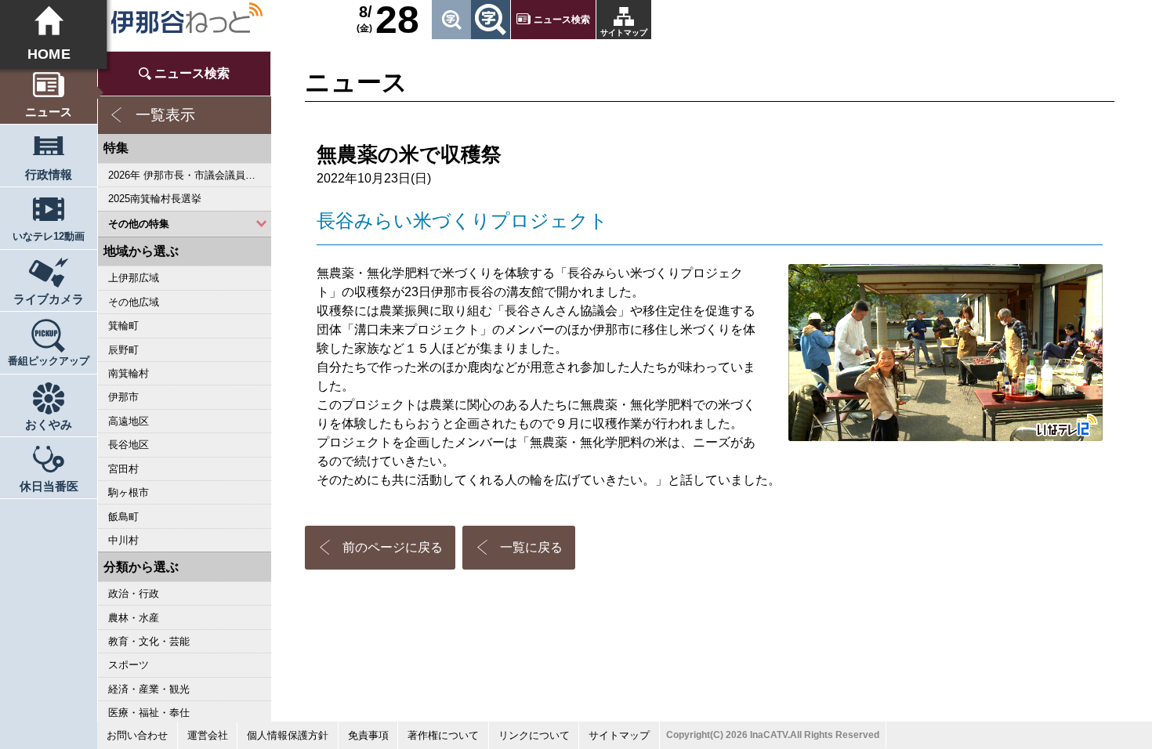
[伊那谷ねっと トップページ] (186, 18)
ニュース (48, 111)
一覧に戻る (531, 547)
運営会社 (207, 735)
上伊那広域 (133, 278)
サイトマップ (623, 32)
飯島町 (123, 517)
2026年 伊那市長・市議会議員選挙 (187, 175)
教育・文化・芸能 (149, 641)
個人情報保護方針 (287, 735)
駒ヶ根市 (128, 492)
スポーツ (128, 665)
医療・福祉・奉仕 (149, 712)
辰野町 (123, 350)
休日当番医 (49, 486)
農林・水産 (133, 618)
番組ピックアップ (48, 361)
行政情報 (48, 174)
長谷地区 (128, 444)
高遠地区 (128, 421)
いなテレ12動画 (49, 236)
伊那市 (123, 397)
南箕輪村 (128, 373)
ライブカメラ (48, 299)
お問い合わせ (137, 735)
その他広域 (133, 302)
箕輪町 (123, 325)
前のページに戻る (392, 547)
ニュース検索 (562, 19)
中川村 (123, 540)
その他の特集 (138, 224)
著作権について (443, 735)
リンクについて (534, 735)
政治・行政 (133, 593)
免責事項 (368, 735)
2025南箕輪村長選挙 (154, 198)
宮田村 (123, 469)
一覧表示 (165, 115)
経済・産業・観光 (149, 689)
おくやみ (48, 424)
